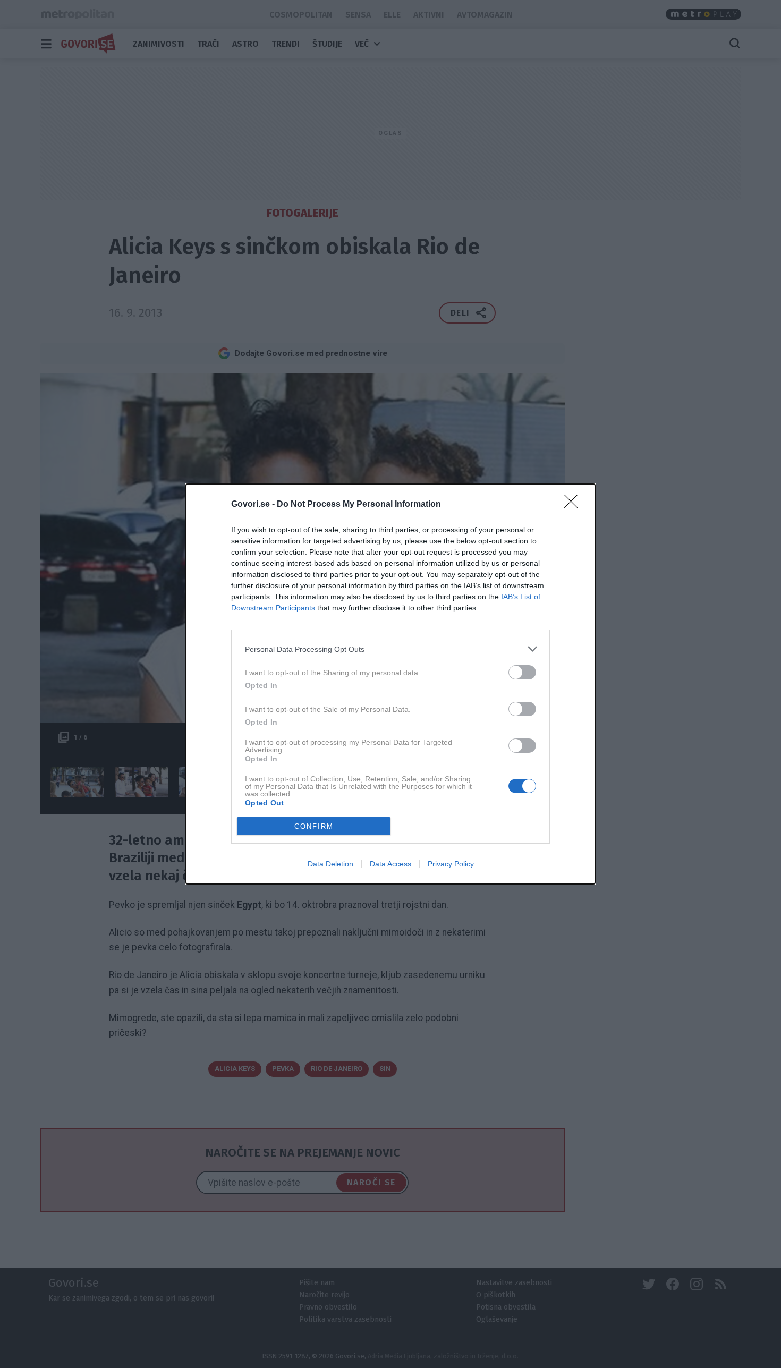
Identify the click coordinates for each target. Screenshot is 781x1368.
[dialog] (390, 684)
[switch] (522, 672)
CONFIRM (314, 826)
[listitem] (390, 649)
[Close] (574, 505)
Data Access (390, 864)
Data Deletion (330, 864)
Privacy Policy (451, 864)
